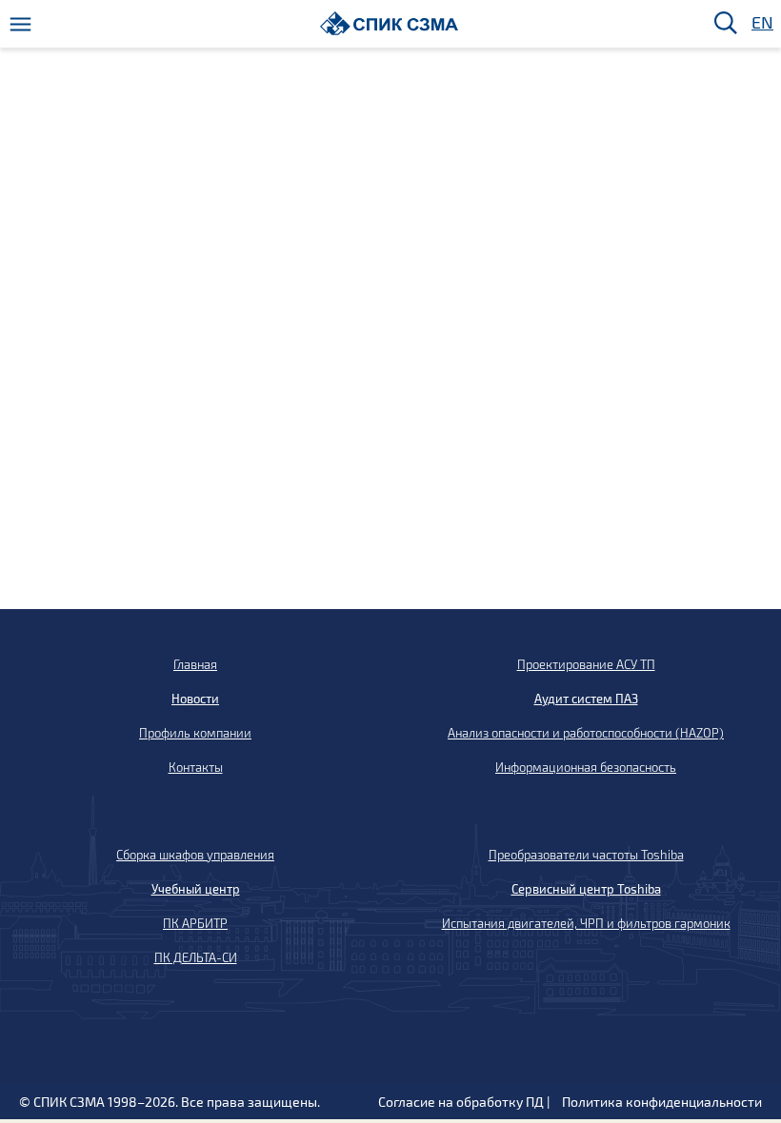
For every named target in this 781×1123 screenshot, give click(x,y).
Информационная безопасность (585, 767)
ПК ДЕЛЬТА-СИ (195, 957)
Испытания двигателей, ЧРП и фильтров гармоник (586, 923)
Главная (195, 664)
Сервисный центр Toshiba (586, 888)
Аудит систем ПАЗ (586, 698)
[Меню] (20, 24)
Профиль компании (195, 732)
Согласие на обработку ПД (461, 1101)
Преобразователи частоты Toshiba (586, 854)
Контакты (196, 767)
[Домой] (389, 23)
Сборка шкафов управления (195, 854)
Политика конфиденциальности (662, 1101)
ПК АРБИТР (195, 923)
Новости (195, 698)
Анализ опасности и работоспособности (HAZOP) (586, 732)
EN (761, 23)
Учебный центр (195, 888)
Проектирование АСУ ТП (586, 664)
